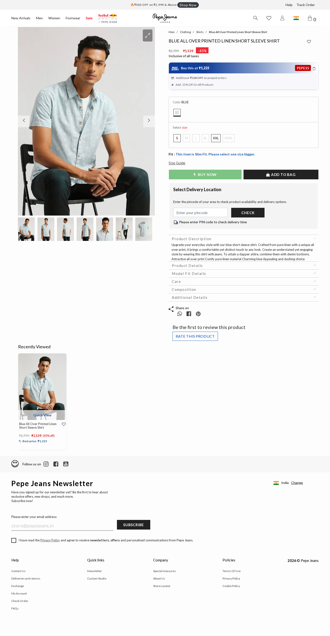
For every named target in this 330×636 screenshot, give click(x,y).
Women (54, 18)
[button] (28, 121)
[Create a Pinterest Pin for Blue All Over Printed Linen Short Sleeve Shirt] (198, 313)
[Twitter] (66, 464)
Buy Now (207, 174)
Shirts (200, 32)
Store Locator (162, 586)
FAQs (15, 608)
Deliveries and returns (25, 578)
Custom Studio (96, 578)
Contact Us (18, 571)
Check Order (19, 601)
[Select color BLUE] (177, 112)
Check (247, 212)
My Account (19, 593)
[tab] (244, 238)
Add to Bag (283, 174)
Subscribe (133, 525)
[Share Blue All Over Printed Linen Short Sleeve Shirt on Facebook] (189, 313)
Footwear (73, 18)
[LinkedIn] (46, 464)
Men (39, 18)
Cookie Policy (231, 586)
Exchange (17, 586)
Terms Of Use (231, 571)
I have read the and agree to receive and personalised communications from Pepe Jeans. (106, 540)
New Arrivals (20, 18)
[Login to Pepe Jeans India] (282, 18)
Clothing (185, 32)
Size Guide (177, 163)
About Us (159, 578)
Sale (89, 18)
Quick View (42, 415)
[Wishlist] (62, 424)
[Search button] (255, 18)
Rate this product (195, 336)
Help (289, 5)
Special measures (164, 571)
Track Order (305, 5)
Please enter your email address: (34, 517)
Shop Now (187, 5)
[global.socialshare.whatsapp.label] (179, 313)
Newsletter (94, 571)
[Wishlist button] (268, 18)
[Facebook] (56, 464)
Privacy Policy (50, 540)
